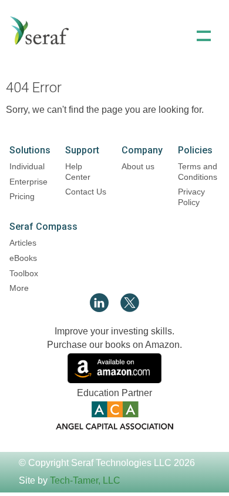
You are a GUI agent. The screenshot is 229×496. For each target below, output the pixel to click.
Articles (22, 242)
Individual (27, 166)
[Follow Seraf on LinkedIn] (99, 309)
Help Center (77, 172)
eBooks (23, 258)
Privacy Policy (191, 197)
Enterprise (28, 181)
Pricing (22, 196)
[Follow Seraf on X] (129, 309)
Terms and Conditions (197, 172)
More (19, 288)
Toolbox (23, 273)
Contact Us (85, 191)
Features (114, 83)
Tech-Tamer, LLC (85, 480)
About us (138, 166)
